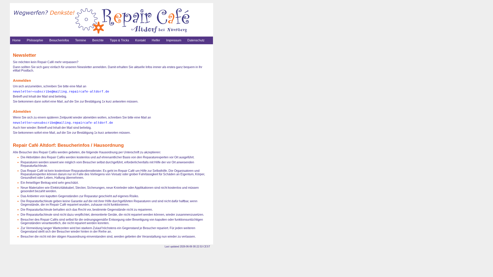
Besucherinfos (59, 40)
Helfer (156, 40)
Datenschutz (196, 40)
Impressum (173, 40)
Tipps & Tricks (119, 40)
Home (16, 40)
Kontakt (140, 40)
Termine (80, 40)
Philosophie (35, 40)
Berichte (98, 40)
